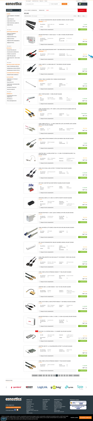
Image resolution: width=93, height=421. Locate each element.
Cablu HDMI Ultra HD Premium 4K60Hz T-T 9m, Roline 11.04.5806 (55, 361)
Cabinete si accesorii (11, 54)
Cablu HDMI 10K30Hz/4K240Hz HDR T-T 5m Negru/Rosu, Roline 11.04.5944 (57, 49)
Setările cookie (74, 417)
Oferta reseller (57, 410)
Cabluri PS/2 (10, 25)
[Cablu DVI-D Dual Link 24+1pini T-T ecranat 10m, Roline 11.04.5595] (31, 173)
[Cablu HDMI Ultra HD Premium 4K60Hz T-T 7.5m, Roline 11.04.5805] (31, 277)
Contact (44, 408)
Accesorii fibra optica (11, 50)
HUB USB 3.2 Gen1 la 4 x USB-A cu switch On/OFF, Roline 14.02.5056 (55, 198)
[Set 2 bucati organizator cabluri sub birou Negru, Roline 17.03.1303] (31, 25)
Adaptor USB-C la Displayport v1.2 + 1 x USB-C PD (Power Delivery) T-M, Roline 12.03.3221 (57, 154)
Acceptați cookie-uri (85, 417)
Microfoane (9, 98)
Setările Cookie (29, 413)
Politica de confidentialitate (59, 406)
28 (43, 375)
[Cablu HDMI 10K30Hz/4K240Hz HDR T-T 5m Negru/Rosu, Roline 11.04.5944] (31, 54)
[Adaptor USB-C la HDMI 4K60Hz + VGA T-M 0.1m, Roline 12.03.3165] (31, 292)
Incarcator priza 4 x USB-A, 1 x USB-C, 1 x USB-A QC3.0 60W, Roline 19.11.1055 (57, 316)
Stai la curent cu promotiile (13, 407)
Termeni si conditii (57, 408)
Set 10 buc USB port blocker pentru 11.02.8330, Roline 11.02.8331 (54, 183)
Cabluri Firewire (10, 19)
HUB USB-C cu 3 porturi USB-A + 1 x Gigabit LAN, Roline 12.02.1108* (55, 331)
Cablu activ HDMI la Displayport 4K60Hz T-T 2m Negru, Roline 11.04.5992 (57, 302)
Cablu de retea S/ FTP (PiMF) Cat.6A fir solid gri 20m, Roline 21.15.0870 (56, 227)
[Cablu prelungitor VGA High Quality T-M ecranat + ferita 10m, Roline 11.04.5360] (31, 262)
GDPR (27, 412)
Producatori (45, 409)
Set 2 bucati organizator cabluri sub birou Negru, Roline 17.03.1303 (56, 20)
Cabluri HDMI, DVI (11, 21)
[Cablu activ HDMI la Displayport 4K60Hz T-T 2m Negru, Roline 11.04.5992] (31, 306)
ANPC (55, 409)
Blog (47, 10)
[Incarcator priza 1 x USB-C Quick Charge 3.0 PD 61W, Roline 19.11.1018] (31, 217)
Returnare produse (58, 405)
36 (64, 375)
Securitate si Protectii (11, 87)
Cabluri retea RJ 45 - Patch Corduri (13, 58)
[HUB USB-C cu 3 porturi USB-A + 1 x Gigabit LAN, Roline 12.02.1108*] (31, 336)
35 (61, 375)
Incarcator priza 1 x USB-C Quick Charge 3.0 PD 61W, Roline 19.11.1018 (56, 213)
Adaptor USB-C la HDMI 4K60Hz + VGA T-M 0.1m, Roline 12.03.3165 (55, 287)
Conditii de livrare (57, 403)
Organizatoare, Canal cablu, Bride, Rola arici (13, 84)
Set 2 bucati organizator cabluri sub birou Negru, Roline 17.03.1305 (56, 242)
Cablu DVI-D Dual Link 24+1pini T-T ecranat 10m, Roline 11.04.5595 (55, 168)
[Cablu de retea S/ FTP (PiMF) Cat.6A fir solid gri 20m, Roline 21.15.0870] (31, 232)
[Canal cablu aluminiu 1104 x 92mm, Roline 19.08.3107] (31, 84)
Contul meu (28, 405)
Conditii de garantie (58, 404)
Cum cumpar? (57, 401)
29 (46, 375)
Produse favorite (29, 406)
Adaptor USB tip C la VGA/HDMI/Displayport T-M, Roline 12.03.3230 (55, 346)
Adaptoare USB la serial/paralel (13, 40)
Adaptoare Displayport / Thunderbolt (11, 34)
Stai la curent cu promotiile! (30, 10)
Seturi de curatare (11, 89)
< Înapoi (40, 375)
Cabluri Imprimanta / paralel (13, 23)
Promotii (82, 10)
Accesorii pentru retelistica (13, 52)
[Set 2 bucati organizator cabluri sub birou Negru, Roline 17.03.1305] (31, 247)
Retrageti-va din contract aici (32, 410)
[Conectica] (14, 399)
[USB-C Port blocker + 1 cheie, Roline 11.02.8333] (31, 99)
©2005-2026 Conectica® (59, 412)
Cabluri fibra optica (11, 56)
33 (56, 375)
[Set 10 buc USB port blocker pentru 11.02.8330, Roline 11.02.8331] (31, 188)
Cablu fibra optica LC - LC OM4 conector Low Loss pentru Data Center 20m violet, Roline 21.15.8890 (57, 124)
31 (51, 375)
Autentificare (29, 401)
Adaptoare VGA (10, 42)
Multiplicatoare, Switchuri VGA (13, 70)
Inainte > (70, 375)
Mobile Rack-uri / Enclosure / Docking (12, 79)
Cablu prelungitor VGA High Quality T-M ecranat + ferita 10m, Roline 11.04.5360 (57, 257)
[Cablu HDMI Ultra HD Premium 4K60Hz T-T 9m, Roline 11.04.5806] (31, 366)
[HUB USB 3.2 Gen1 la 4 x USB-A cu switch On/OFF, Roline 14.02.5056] (31, 203)
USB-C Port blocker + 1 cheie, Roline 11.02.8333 (50, 94)
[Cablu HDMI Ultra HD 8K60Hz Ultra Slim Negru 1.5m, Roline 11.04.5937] (31, 143)
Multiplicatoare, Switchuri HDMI (13, 68)
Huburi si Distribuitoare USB (13, 66)
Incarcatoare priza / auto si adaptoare (12, 96)
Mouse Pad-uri (10, 82)
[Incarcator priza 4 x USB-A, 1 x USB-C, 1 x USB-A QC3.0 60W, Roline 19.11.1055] (31, 321)
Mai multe (9, 29)
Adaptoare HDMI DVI (11, 36)
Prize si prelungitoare (11, 100)
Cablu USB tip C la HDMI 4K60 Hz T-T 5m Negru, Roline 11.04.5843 (55, 64)
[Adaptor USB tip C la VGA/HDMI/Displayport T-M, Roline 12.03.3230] (31, 351)
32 (54, 375)
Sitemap (44, 404)
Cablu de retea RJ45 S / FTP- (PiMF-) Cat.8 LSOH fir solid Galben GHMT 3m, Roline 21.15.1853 (57, 109)
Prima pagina (34, 375)
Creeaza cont (29, 403)
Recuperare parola (30, 404)
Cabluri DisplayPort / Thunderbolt (13, 16)
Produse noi (41, 10)
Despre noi (45, 403)
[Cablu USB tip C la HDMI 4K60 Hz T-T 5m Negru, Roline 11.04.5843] (31, 69)
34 (59, 375)
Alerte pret (28, 408)
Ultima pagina (76, 375)
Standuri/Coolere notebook (12, 74)
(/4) (47, 29)
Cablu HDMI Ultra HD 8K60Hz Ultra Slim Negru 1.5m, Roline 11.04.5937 (56, 138)
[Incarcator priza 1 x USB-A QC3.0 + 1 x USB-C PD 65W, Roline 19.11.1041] (31, 39)
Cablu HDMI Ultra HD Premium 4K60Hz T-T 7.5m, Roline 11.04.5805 (55, 272)
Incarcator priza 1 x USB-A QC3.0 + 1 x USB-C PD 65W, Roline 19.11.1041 (56, 35)
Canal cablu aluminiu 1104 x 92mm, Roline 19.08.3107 (52, 79)
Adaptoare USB (10, 38)
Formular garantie (30, 409)
